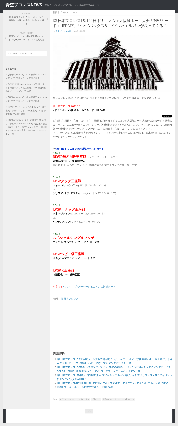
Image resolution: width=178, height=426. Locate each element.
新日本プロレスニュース (65, 12)
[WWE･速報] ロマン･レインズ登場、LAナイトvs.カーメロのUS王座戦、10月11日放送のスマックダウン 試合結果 (26, 87)
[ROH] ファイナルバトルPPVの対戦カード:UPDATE (85, 387)
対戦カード (96, 399)
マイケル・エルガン (67, 399)
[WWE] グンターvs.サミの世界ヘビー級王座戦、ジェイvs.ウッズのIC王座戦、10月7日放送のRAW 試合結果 (26, 110)
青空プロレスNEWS (24, 5)
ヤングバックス (83, 399)
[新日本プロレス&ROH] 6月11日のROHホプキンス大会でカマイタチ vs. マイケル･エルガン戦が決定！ (113, 383)
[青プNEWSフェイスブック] (168, 417)
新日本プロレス (70, 298)
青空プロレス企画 (63, 31)
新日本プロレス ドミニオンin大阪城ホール (118, 399)
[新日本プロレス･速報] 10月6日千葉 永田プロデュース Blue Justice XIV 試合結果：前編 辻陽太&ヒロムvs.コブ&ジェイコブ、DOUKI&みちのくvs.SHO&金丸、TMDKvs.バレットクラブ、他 (26, 127)
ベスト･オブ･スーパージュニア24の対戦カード (89, 286)
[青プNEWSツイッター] (162, 417)
